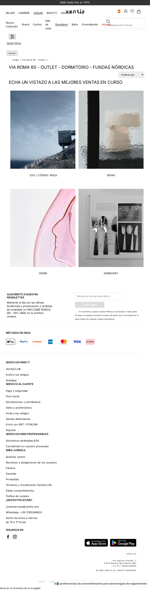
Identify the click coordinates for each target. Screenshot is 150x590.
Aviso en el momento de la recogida (20, 588)
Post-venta (12, 396)
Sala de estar (48, 24)
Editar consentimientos (20, 490)
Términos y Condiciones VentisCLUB (29, 484)
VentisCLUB (13, 368)
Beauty (52, 12)
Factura (10, 468)
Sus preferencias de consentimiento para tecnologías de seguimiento (100, 583)
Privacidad (12, 479)
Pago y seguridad (17, 390)
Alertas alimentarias (18, 418)
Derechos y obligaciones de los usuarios (31, 462)
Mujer (10, 12)
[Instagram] (15, 537)
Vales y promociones (19, 407)
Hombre (24, 12)
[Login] (126, 10)
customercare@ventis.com (22, 506)
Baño (75, 24)
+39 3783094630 (31, 512)
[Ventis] (75, 11)
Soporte (11, 430)
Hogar (38, 12)
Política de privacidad (115, 312)
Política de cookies (17, 496)
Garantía (11, 473)
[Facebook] (8, 537)
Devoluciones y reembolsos (23, 401)
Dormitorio (61, 24)
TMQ (81, 12)
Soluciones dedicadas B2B (22, 440)
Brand (25, 24)
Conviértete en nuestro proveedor (27, 446)
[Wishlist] (132, 10)
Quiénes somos (15, 456)
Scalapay (11, 380)
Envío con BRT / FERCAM (22, 424)
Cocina (37, 24)
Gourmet (67, 12)
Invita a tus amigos (17, 374)
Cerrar (12, 53)
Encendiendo (90, 24)
